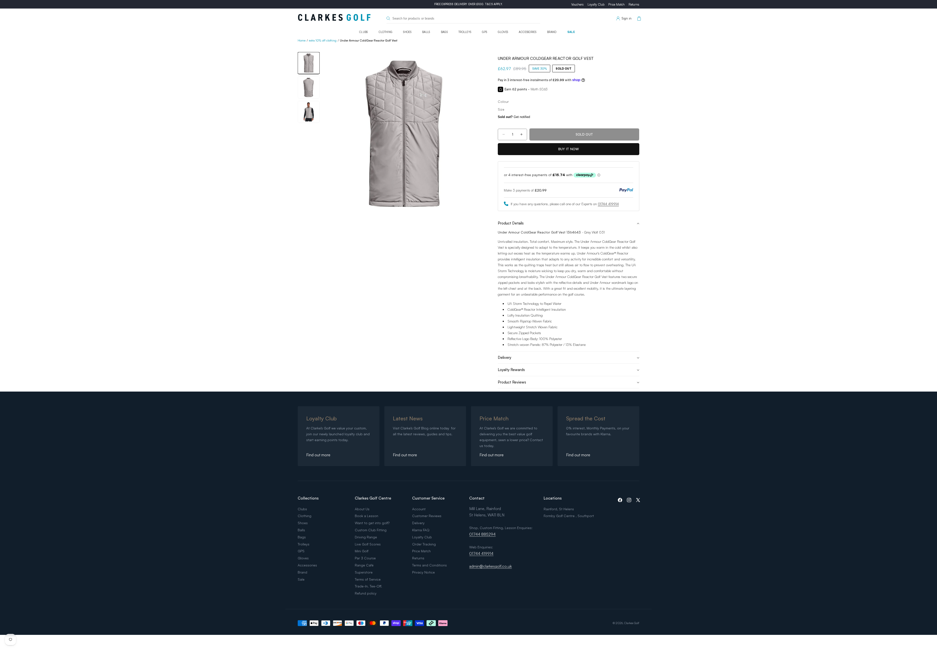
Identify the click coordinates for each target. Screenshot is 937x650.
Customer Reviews (426, 516)
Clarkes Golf (631, 623)
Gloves (503, 32)
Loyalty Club (596, 4)
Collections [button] (308, 498)
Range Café (364, 565)
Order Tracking (424, 544)
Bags (444, 32)
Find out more (318, 454)
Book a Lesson (366, 516)
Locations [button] (553, 498)
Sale (571, 32)
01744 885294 (482, 534)
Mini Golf (361, 551)
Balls (426, 32)
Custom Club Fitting (371, 530)
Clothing (386, 32)
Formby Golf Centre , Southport (569, 516)
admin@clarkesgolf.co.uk (490, 566)
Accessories (527, 32)
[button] (638, 18)
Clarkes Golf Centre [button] (373, 498)
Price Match (616, 4)
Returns (634, 4)
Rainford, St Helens (559, 509)
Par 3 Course (365, 558)
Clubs (363, 32)
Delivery (418, 523)
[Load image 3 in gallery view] (309, 112)
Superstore (364, 572)
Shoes (407, 32)
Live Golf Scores (368, 544)
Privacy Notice (423, 572)
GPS (484, 32)
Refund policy (366, 593)
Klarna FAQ (420, 530)
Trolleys (464, 32)
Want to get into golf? (372, 523)
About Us (362, 509)
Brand (552, 32)
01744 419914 (608, 204)
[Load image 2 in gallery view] (309, 87)
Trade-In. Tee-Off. (368, 586)
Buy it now (568, 149)
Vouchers (577, 4)
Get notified (514, 117)
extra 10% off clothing (322, 40)
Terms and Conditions (429, 565)
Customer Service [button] (428, 498)
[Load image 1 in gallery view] (309, 63)
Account (419, 509)
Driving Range (366, 537)
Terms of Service (368, 579)
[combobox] (463, 18)
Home (302, 40)
